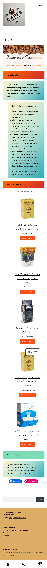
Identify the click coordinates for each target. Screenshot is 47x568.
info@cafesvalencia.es (17, 518)
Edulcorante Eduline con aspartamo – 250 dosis (27, 433)
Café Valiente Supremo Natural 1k (27, 329)
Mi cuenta (8, 564)
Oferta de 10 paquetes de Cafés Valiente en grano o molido (27, 381)
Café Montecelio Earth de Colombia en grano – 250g (27, 278)
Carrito (36, 562)
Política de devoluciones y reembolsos (17, 552)
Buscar (5, 496)
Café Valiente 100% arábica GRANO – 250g (27, 226)
